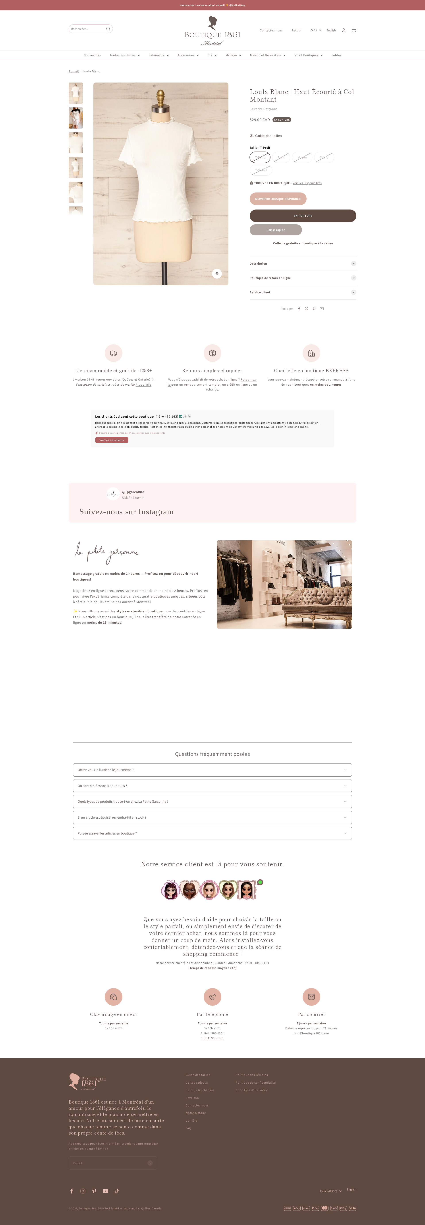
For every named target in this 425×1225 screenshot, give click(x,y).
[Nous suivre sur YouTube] (105, 1191)
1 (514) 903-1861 (212, 1038)
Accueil (74, 71)
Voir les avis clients (112, 440)
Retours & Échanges (200, 1090)
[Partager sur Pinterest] (314, 308)
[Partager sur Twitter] (306, 308)
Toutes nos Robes (122, 55)
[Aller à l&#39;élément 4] (76, 168)
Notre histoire (196, 1113)
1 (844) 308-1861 (212, 1033)
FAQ (188, 1128)
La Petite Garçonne (264, 109)
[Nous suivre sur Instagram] (83, 1191)
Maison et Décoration (265, 55)
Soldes (336, 55)
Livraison (192, 1098)
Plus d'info (143, 385)
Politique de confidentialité (256, 1083)
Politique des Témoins (252, 1075)
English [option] (331, 30)
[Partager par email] (321, 308)
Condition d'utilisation (252, 1090)
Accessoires (186, 55)
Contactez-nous (271, 30)
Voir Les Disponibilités (307, 183)
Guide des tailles (198, 1075)
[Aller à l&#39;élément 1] (76, 94)
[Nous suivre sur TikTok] (117, 1191)
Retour (297, 30)
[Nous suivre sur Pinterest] (94, 1191)
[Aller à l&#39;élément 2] (76, 118)
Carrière (191, 1121)
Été (210, 55)
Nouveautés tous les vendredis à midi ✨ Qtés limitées (212, 5)
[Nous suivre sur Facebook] (72, 1191)
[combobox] (86, 28)
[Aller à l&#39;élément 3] (76, 143)
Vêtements (156, 55)
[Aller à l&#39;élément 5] (76, 193)
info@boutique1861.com (311, 1033)
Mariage (231, 55)
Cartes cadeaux (197, 1083)
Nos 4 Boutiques (306, 55)
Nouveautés (92, 55)
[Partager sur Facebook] (299, 308)
